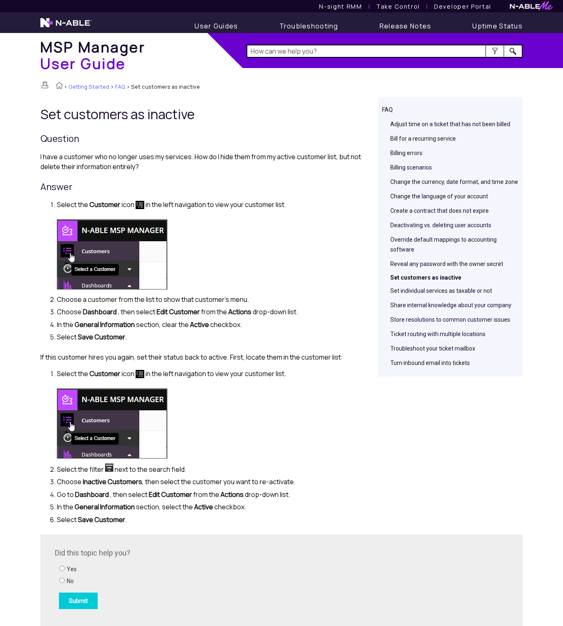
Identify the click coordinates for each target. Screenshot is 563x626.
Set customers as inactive (425, 277)
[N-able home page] (66, 26)
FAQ (120, 86)
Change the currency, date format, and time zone (454, 182)
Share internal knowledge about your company (450, 305)
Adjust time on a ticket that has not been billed (450, 124)
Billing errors (406, 153)
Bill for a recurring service (423, 138)
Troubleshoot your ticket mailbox (432, 348)
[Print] (44, 84)
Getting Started (88, 86)
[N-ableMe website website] (531, 8)
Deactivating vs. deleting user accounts (440, 225)
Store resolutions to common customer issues (450, 319)
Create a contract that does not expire (439, 210)
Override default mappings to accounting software (443, 244)
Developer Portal (462, 6)
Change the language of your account (439, 196)
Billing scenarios (411, 167)
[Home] (59, 86)
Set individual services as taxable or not (441, 290)
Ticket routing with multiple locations (438, 334)
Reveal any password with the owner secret (446, 264)
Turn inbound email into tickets (430, 363)
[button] (495, 51)
